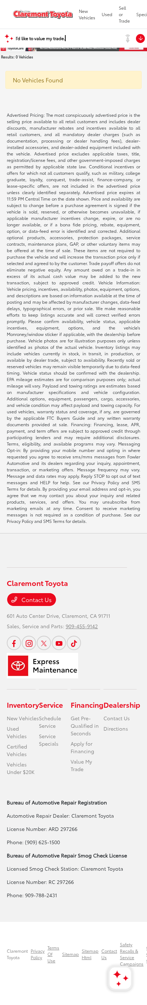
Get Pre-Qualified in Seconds (85, 726)
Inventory (23, 704)
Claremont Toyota (17, 954)
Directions (115, 728)
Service (51, 704)
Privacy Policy (38, 954)
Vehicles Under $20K (21, 768)
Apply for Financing (82, 747)
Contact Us (36, 599)
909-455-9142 (82, 626)
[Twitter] (44, 643)
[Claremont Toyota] (43, 14)
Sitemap (70, 954)
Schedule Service (50, 722)
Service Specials (49, 739)
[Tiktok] (74, 643)
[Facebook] (14, 643)
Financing (87, 704)
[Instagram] (29, 643)
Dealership (121, 704)
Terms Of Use (53, 953)
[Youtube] (59, 643)
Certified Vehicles (17, 750)
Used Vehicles (17, 732)
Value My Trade (81, 765)
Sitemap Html (90, 954)
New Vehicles (23, 718)
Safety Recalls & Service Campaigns (131, 954)
